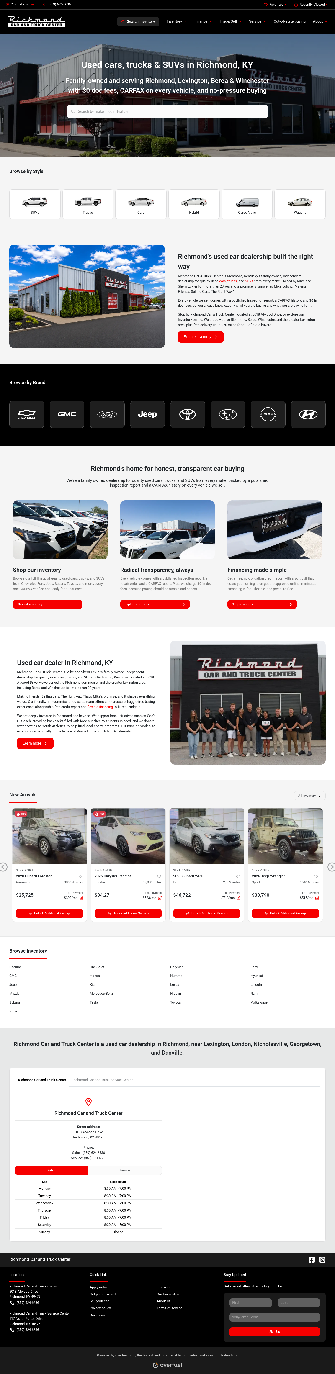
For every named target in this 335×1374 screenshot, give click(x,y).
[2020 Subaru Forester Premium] (49, 836)
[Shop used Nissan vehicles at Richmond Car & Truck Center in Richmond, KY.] (268, 414)
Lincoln (256, 985)
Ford (254, 967)
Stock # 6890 (103, 870)
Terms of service (169, 1308)
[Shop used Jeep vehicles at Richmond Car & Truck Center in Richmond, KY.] (147, 414)
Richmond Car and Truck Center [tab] (42, 1080)
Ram (254, 993)
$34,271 (103, 895)
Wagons (300, 213)
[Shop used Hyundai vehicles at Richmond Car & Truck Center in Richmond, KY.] (308, 414)
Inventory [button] (174, 21)
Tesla (94, 1002)
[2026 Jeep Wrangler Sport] (285, 836)
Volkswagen (260, 1002)
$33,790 (260, 895)
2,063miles (231, 882)
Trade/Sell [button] (228, 21)
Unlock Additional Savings (52, 913)
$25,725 (25, 895)
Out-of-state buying (290, 21)
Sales (51, 1170)
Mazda (14, 993)
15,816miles (309, 882)
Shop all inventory (29, 604)
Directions (98, 1315)
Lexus (174, 985)
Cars (140, 213)
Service (125, 1170)
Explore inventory (197, 337)
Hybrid (194, 213)
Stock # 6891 (24, 870)
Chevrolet (97, 967)
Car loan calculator (171, 1294)
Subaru (14, 1002)
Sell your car (99, 1301)
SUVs (35, 213)
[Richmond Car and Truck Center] (36, 21)
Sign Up (274, 1331)
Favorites (276, 5)
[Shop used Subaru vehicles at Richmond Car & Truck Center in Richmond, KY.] (228, 414)
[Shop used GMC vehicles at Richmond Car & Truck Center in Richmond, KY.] (67, 414)
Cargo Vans (247, 213)
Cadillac (15, 967)
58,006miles (152, 882)
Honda (95, 976)
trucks (232, 281)
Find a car (164, 1287)
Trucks (88, 213)
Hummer (176, 976)
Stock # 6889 (181, 870)
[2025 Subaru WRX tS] (207, 836)
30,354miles (73, 882)
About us (163, 1301)
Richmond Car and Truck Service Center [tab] (102, 1080)
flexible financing (100, 707)
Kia (92, 985)
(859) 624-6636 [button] (59, 4)
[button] (21, 4)
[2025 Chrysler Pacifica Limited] (128, 836)
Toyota (175, 1002)
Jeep (13, 985)
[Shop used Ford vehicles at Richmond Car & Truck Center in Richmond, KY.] (107, 414)
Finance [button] (200, 21)
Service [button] (255, 21)
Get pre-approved (244, 604)
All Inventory (307, 795)
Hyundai (257, 976)
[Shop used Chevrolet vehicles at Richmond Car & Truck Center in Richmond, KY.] (27, 414)
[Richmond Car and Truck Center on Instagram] (320, 1259)
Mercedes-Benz (101, 993)
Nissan (175, 993)
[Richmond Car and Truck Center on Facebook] (310, 1259)
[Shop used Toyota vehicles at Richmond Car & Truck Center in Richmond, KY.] (187, 414)
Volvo (13, 1011)
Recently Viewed (312, 5)
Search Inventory (141, 21)
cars (222, 281)
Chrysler (176, 967)
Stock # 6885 (260, 870)
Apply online (99, 1287)
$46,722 (182, 895)
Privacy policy (100, 1308)
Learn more (32, 743)
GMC (13, 976)
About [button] (318, 21)
